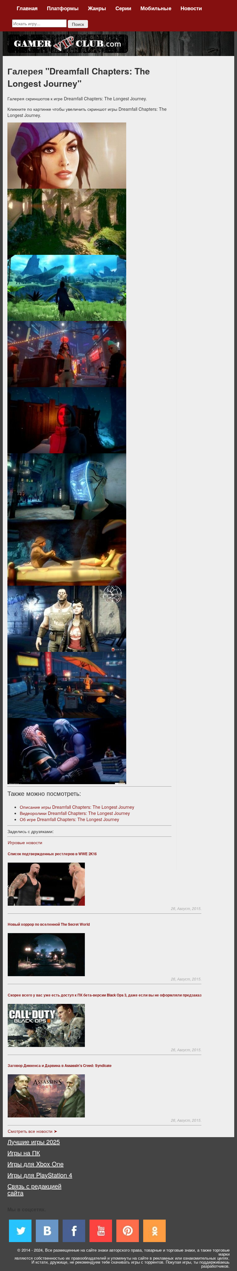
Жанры (97, 8)
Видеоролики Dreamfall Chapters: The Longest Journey (75, 813)
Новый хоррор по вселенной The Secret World (49, 924)
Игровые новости (25, 842)
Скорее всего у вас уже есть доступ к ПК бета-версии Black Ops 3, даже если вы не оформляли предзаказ (105, 995)
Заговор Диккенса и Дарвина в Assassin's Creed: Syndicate (59, 1065)
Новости (191, 8)
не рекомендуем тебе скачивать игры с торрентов (116, 1262)
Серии (123, 8)
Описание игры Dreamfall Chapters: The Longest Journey (77, 807)
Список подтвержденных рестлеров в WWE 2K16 (52, 853)
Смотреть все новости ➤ (32, 1131)
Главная (27, 8)
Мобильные (155, 8)
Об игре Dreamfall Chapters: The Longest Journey (69, 819)
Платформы (63, 8)
